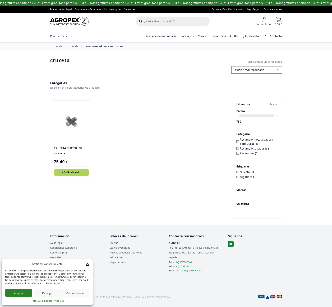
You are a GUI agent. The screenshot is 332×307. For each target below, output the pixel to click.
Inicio (53, 9)
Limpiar (274, 104)
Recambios (219, 36)
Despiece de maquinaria (160, 36)
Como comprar (112, 9)
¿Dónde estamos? (254, 36)
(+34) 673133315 (182, 266)
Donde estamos (273, 9)
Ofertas (113, 242)
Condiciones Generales (88, 9)
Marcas (203, 36)
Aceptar (18, 293)
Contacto (276, 36)
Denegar (47, 293)
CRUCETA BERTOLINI (68, 148)
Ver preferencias (75, 293)
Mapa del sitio (117, 262)
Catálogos (187, 36)
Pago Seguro (253, 9)
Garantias (129, 9)
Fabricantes (116, 257)
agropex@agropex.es (189, 270)
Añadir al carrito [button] (71, 172)
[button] (87, 264)
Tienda (74, 46)
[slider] (238, 115)
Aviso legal (59, 300)
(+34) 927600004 (182, 262)
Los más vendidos (119, 247)
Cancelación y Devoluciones (228, 9)
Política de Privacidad (42, 300)
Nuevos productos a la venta (125, 252)
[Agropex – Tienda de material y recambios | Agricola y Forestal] (69, 21)
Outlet (234, 36)
